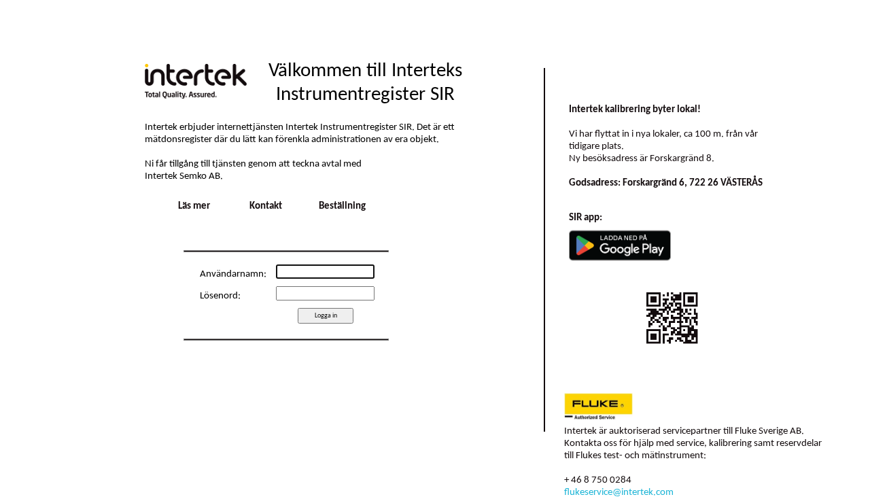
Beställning (342, 206)
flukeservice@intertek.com (619, 492)
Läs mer (194, 206)
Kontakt (265, 206)
